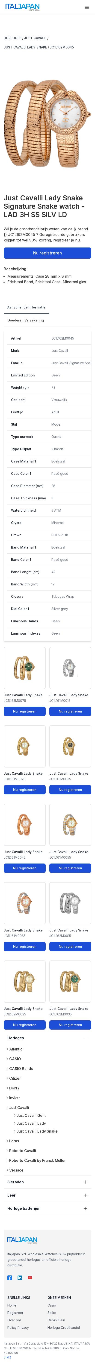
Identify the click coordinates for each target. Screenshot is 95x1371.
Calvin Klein (56, 1320)
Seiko (52, 1313)
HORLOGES (12, 38)
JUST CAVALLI (35, 38)
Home (11, 1305)
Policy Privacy (18, 1327)
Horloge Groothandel (64, 1327)
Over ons (14, 1320)
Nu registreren (47, 252)
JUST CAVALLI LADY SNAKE (25, 47)
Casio (52, 1305)
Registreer (15, 1313)
